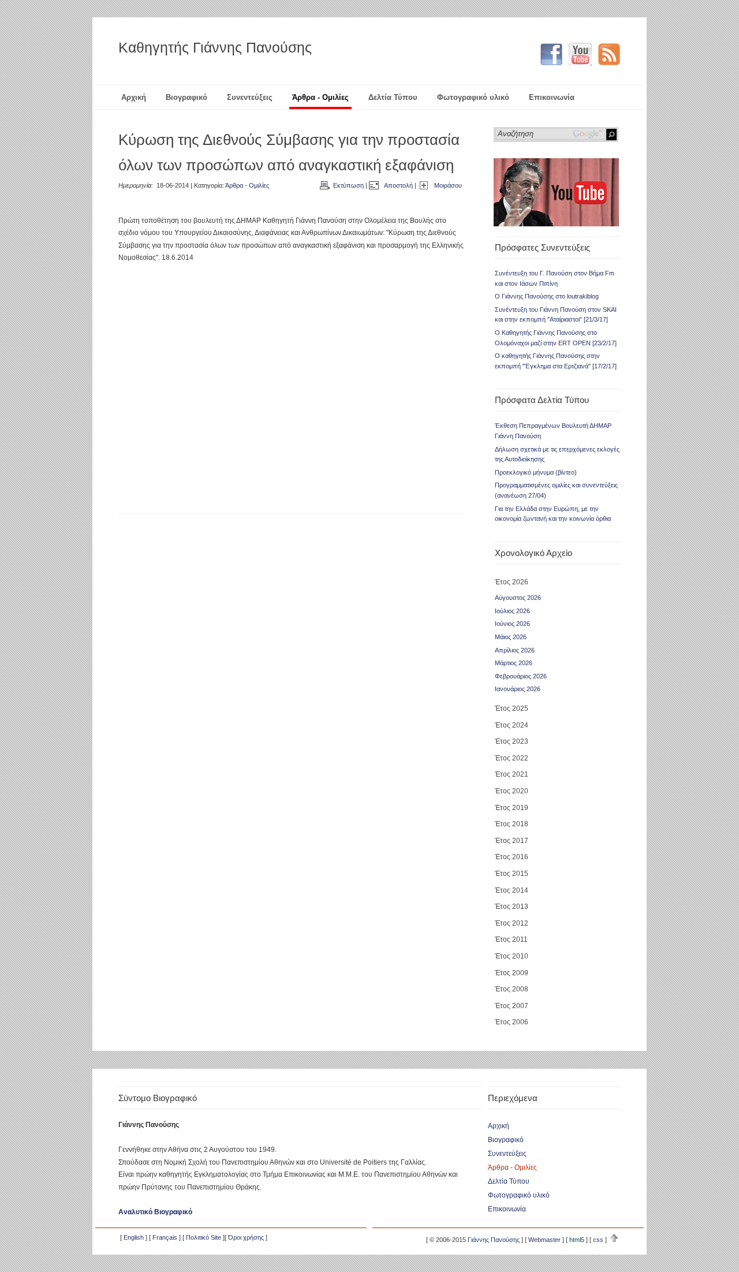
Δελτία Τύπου (392, 97)
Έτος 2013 (511, 906)
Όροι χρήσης (246, 1237)
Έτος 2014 (511, 890)
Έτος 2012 (511, 923)
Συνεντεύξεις (250, 97)
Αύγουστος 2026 (518, 597)
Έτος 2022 (511, 758)
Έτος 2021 (511, 774)
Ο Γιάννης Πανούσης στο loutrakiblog (547, 296)
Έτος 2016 (511, 857)
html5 (576, 1239)
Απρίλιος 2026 (515, 650)
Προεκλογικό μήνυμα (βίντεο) (536, 472)
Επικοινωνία (551, 97)
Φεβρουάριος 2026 (521, 676)
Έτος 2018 (511, 824)
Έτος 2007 (511, 1006)
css (598, 1239)
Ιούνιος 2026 (512, 623)
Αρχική (133, 97)
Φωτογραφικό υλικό (473, 97)
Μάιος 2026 (511, 636)
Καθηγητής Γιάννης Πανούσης (215, 47)
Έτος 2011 (511, 939)
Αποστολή (398, 185)
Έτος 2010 (511, 956)
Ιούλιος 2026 (512, 610)
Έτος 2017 (511, 841)
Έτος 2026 (511, 582)
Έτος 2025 (511, 708)
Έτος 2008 (511, 989)
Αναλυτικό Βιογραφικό (155, 1212)
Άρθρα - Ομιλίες (320, 97)
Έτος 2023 (511, 741)
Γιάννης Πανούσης (494, 1239)
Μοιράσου (448, 185)
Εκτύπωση (348, 185)
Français (164, 1237)
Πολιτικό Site (203, 1237)
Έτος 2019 (511, 808)
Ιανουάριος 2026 (517, 688)
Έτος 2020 (511, 791)
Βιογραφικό (186, 97)
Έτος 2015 (511, 874)
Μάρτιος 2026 (513, 662)
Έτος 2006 (511, 1022)
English (134, 1237)
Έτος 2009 (511, 973)
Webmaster (544, 1239)
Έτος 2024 (511, 725)
